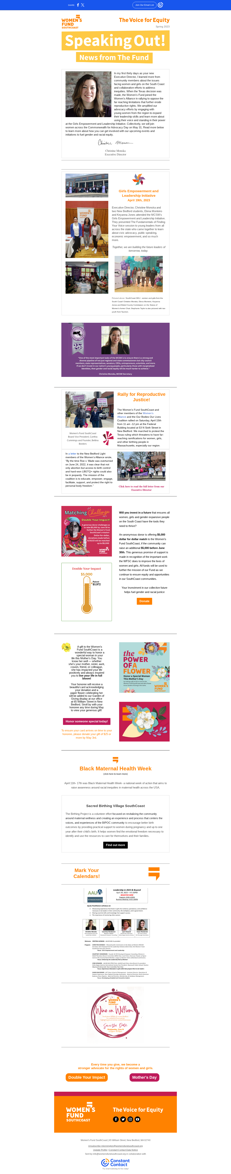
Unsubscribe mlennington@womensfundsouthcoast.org (115, 1146)
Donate (144, 601)
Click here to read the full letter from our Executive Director (141, 488)
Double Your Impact (86, 1077)
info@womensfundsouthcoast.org (109, 1154)
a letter (72, 453)
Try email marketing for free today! (116, 1169)
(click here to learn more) (115, 774)
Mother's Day (144, 1077)
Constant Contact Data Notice (123, 1150)
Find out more (115, 845)
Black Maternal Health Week (116, 768)
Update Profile (100, 1150)
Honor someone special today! (87, 721)
